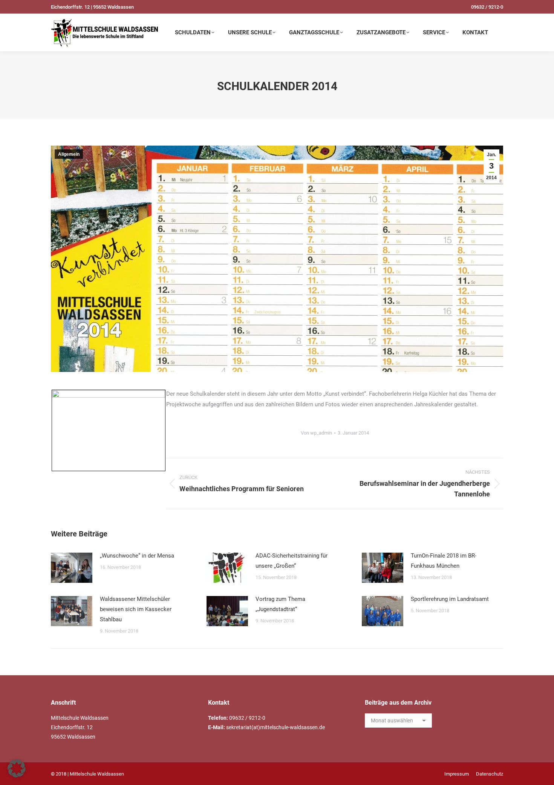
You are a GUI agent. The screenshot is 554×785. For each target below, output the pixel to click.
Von (316, 433)
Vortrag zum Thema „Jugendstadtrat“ (280, 604)
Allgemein (69, 154)
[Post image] (71, 568)
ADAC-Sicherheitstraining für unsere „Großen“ (292, 560)
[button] (16, 768)
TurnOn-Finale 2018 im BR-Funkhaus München (443, 560)
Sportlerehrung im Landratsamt (450, 599)
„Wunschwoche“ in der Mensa (137, 555)
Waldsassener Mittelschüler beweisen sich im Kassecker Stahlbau (135, 609)
